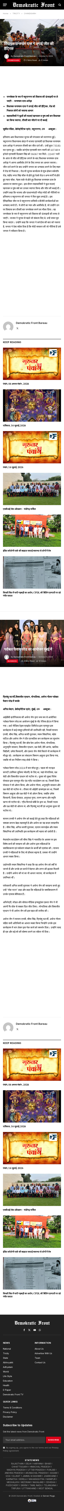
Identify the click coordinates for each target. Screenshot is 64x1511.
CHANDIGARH (13, 60)
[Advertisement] (32, 273)
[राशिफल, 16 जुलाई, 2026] (32, 405)
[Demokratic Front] (33, 5)
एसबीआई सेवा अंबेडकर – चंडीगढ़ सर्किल (19, 508)
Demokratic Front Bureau (25, 56)
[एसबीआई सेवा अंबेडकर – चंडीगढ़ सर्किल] (32, 489)
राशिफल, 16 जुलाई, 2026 (14, 425)
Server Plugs (49, 1496)
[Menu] (5, 4)
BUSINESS (12, 661)
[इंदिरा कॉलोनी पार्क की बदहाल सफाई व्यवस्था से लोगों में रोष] (32, 531)
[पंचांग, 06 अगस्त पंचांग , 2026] (32, 364)
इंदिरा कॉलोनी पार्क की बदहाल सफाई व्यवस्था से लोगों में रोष (27, 550)
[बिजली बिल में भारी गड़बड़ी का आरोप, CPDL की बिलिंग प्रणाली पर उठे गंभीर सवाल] (32, 572)
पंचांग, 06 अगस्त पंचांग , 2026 (16, 383)
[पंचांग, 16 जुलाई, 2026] (32, 447)
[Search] (59, 4)
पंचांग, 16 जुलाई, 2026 (13, 467)
